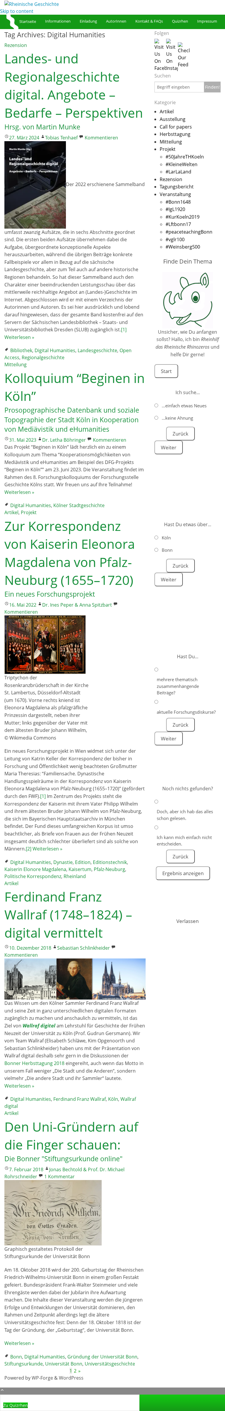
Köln (113, 1099)
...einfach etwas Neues (184, 406)
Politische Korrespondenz (32, 876)
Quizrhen (180, 21)
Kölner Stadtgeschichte (79, 505)
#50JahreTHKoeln (185, 156)
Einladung (88, 21)
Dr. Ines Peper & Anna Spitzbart (77, 605)
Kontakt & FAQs (149, 21)
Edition (83, 862)
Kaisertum (80, 869)
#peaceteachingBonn (189, 232)
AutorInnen (116, 21)
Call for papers (176, 127)
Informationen (58, 21)
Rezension (15, 45)
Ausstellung (172, 119)
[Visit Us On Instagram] (172, 55)
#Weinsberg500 (183, 247)
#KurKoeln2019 (183, 217)
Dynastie (63, 862)
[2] (28, 848)
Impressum (207, 21)
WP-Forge (42, 1378)
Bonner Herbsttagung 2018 (34, 1063)
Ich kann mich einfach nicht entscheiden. (184, 840)
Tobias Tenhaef (61, 137)
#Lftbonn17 (178, 224)
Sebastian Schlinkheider (83, 948)
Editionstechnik (110, 862)
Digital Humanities (55, 350)
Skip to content (16, 11)
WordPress (71, 1378)
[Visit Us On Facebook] (160, 55)
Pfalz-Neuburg (109, 869)
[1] (124, 329)
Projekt (29, 512)
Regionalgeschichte (43, 357)
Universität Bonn (63, 1364)
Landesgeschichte (97, 350)
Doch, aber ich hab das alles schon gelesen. (185, 815)
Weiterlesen (19, 337)
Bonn (16, 1356)
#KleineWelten (181, 164)
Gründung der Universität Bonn (102, 1356)
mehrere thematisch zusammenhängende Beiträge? (178, 686)
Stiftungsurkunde (23, 1364)
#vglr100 (175, 239)
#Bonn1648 (178, 202)
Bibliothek (21, 350)
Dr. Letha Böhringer (64, 440)
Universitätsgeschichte (110, 1364)
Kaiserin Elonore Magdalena (35, 869)
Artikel (11, 512)
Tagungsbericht (177, 186)
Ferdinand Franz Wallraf (79, 1099)
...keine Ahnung (177, 418)
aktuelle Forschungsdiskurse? (186, 712)
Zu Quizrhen (15, 1405)
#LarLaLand (178, 171)
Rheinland (75, 876)
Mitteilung (15, 364)
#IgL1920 (175, 209)
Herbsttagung (175, 134)
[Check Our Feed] (184, 55)
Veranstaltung (175, 194)
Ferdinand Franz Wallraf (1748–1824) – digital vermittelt (68, 914)
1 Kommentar (59, 1176)
